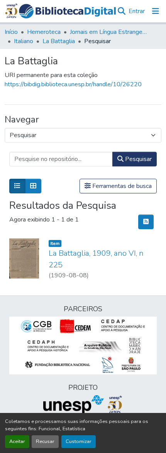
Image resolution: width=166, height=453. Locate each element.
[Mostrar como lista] (17, 186)
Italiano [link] (23, 41)
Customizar (78, 441)
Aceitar (17, 441)
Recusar (45, 441)
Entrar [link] (137, 11)
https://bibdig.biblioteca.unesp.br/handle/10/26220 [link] (73, 84)
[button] (67, 11)
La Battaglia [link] (58, 41)
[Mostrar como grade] (33, 186)
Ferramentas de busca (121, 186)
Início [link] (11, 32)
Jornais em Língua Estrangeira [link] (108, 32)
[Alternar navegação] (155, 11)
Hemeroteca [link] (44, 32)
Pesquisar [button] (138, 159)
